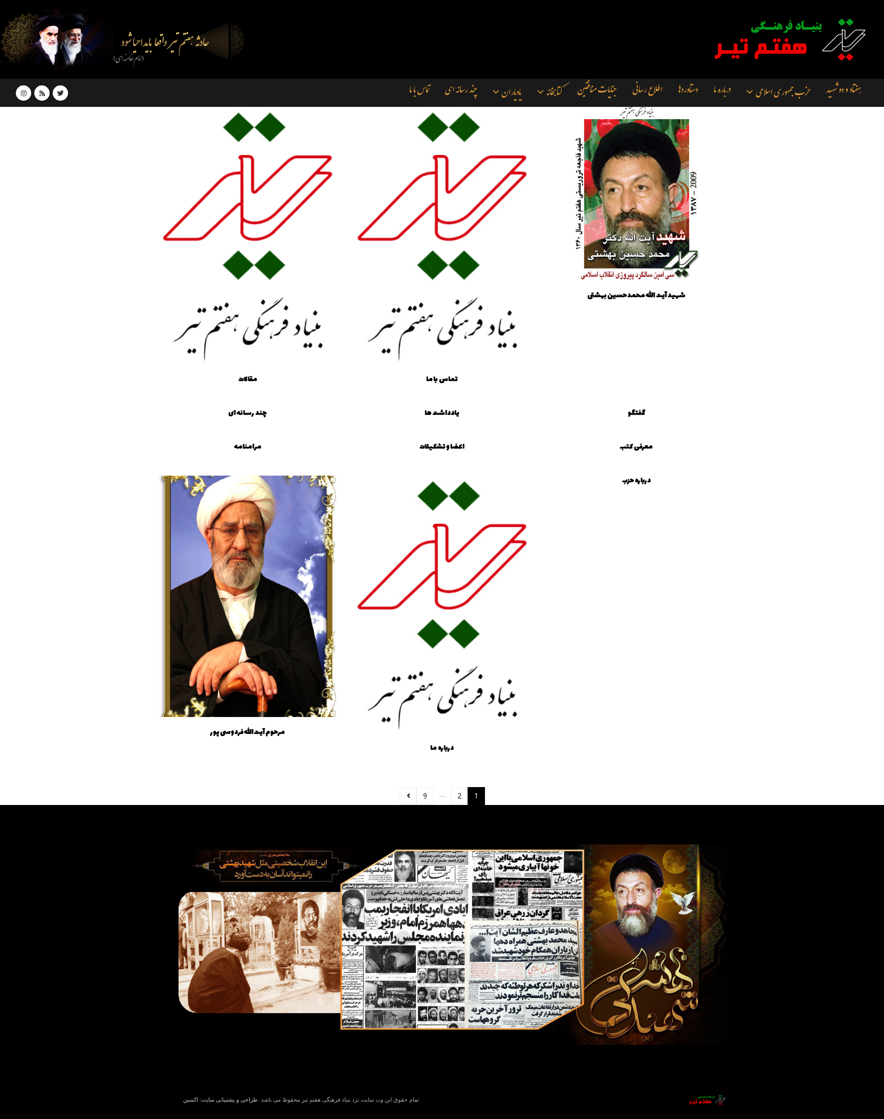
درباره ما (722, 91)
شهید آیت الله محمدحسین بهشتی (636, 295)
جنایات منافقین (597, 91)
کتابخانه (554, 93)
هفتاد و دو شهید (843, 91)
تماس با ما (419, 91)
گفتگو (637, 413)
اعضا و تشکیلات (442, 447)
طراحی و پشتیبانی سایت (229, 1099)
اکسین (190, 1099)
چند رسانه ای (461, 91)
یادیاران (511, 93)
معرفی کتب (636, 447)
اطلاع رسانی (647, 91)
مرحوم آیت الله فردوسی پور (247, 732)
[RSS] (42, 93)
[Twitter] (60, 93)
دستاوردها (688, 91)
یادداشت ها (442, 413)
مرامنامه (247, 447)
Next (408, 796)
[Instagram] (23, 93)
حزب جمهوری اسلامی (783, 93)
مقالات (247, 379)
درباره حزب (636, 481)
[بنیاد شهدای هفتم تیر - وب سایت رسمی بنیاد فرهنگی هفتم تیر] (783, 39)
